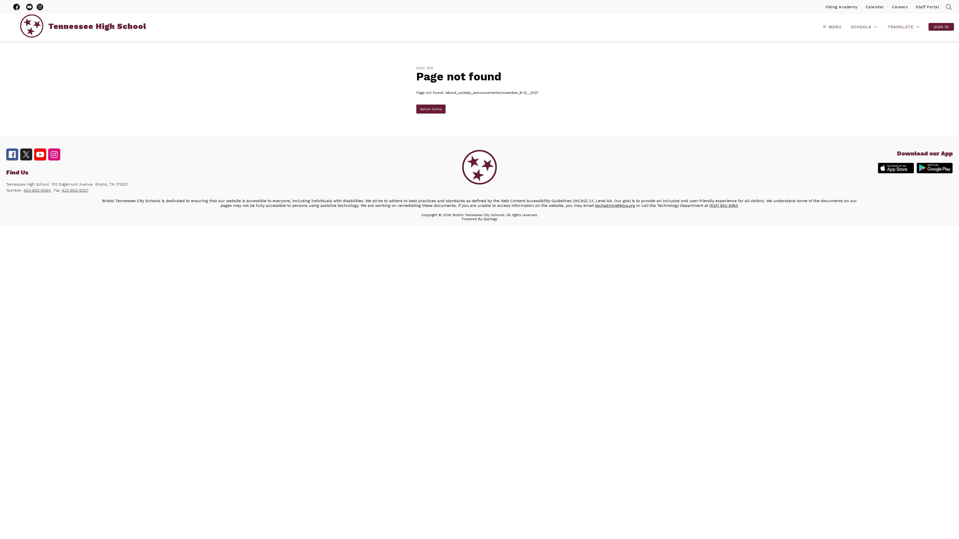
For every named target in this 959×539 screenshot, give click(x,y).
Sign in (941, 26)
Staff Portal (927, 6)
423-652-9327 (75, 190)
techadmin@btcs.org (615, 205)
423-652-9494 (37, 190)
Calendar (875, 6)
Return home (431, 109)
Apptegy (490, 219)
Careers (900, 6)
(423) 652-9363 (724, 205)
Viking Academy (841, 6)
